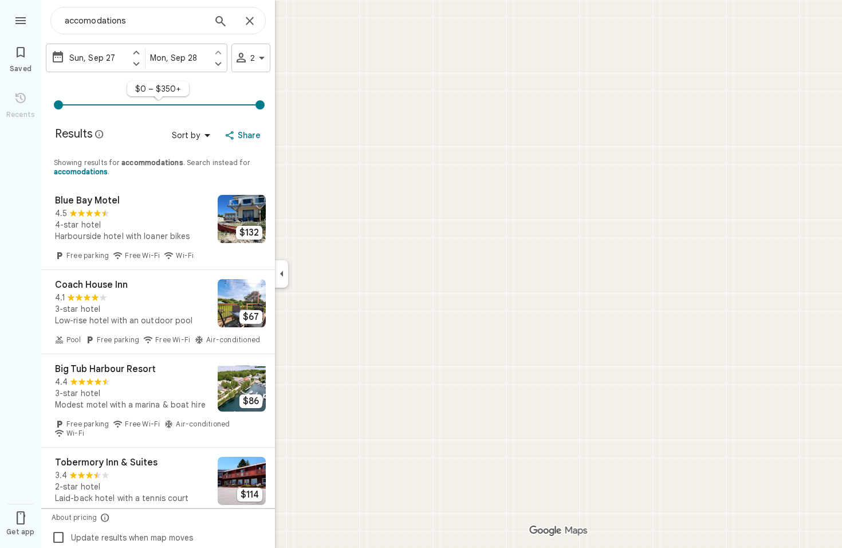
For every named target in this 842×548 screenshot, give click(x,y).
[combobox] (134, 21)
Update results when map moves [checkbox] (122, 538)
